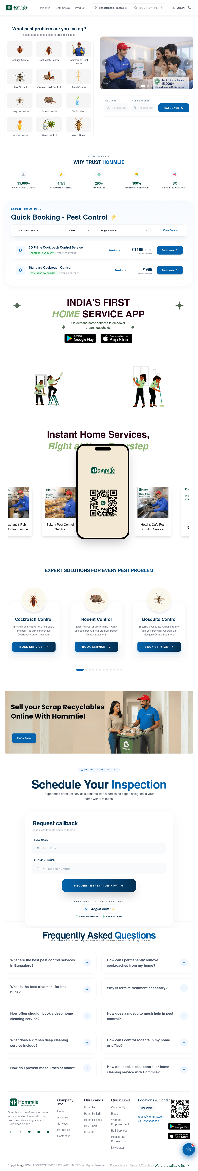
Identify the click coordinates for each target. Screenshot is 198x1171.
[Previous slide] (105, 62)
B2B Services (119, 1130)
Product (79, 8)
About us (62, 1117)
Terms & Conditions (142, 1165)
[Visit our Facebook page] (11, 1132)
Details (113, 250)
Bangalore (146, 1107)
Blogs (114, 1113)
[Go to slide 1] (143, 86)
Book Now (168, 250)
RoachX (89, 1132)
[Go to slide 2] (148, 86)
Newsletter (117, 1147)
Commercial (63, 8)
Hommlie (89, 1107)
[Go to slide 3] (151, 86)
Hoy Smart (90, 1126)
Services (62, 1123)
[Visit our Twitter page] (29, 1132)
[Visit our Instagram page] (20, 1132)
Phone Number (44, 854)
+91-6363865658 (148, 1121)
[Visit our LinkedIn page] (39, 1132)
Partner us (63, 1130)
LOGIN (180, 7)
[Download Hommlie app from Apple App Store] (179, 1136)
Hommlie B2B (92, 1113)
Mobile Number (141, 100)
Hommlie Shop (93, 1120)
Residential (44, 8)
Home (61, 1111)
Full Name (111, 100)
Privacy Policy (118, 1165)
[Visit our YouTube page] (48, 1132)
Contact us (63, 1136)
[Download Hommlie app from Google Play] (179, 1126)
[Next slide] (187, 62)
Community (118, 1107)
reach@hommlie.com (149, 1116)
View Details (170, 230)
